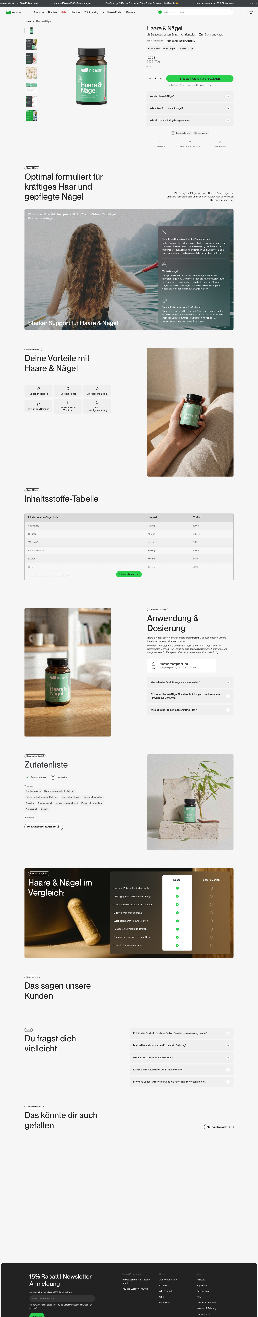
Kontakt (163, 1285)
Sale (161, 1296)
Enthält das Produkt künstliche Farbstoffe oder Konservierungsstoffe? (170, 1033)
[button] (39, 12)
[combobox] (197, 12)
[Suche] (160, 12)
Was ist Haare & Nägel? (162, 96)
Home (27, 21)
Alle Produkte (166, 1291)
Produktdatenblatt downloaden (180, 41)
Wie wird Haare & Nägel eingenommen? (171, 120)
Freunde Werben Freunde (135, 1288)
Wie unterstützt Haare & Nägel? (166, 108)
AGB (199, 1296)
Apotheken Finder (168, 1279)
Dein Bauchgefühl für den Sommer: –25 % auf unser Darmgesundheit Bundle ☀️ (141, 3)
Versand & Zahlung (206, 1308)
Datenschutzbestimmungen (76, 1305)
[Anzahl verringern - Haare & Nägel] (150, 78)
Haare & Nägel (43, 21)
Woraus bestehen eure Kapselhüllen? (153, 1057)
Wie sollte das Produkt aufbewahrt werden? (174, 709)
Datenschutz (203, 1291)
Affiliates (201, 1279)
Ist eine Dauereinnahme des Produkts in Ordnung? (159, 1045)
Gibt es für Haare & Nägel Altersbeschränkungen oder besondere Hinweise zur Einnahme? (185, 696)
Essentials (164, 1302)
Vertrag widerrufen (206, 1302)
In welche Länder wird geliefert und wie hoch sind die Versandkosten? (169, 1081)
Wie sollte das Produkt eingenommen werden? (175, 682)
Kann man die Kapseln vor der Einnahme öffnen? (158, 1069)
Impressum (202, 1285)
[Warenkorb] (251, 12)
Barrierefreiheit (204, 1314)
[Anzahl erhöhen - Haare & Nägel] (160, 78)
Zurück (40, 76)
